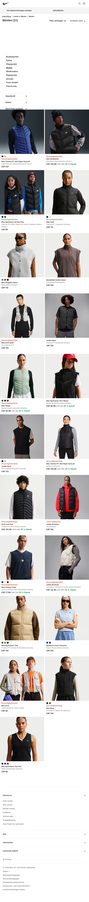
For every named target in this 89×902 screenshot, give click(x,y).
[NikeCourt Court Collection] (67, 618)
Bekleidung (6, 16)
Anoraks (9, 79)
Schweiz (8, 859)
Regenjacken (11, 75)
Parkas (9, 60)
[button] (17, 96)
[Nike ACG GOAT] (22, 315)
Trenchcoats (11, 86)
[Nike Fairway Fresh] (22, 557)
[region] (44, 97)
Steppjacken (11, 64)
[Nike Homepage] (6, 3)
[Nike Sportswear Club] (22, 618)
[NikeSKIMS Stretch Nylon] (67, 255)
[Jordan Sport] (67, 315)
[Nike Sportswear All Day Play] (22, 192)
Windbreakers (12, 71)
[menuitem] (7, 871)
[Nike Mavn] (67, 678)
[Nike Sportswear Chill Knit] (22, 739)
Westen (31, 16)
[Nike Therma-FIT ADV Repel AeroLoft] (22, 132)
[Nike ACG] (22, 678)
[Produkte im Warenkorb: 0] (84, 3)
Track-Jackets (12, 82)
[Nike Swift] (67, 192)
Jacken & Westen (19, 16)
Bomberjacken (12, 57)
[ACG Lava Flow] (22, 497)
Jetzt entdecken (58, 10)
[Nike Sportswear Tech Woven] (67, 376)
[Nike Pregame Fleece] (22, 255)
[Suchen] (79, 3)
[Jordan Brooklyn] (67, 497)
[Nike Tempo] (22, 376)
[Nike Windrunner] (67, 132)
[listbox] (77, 20)
